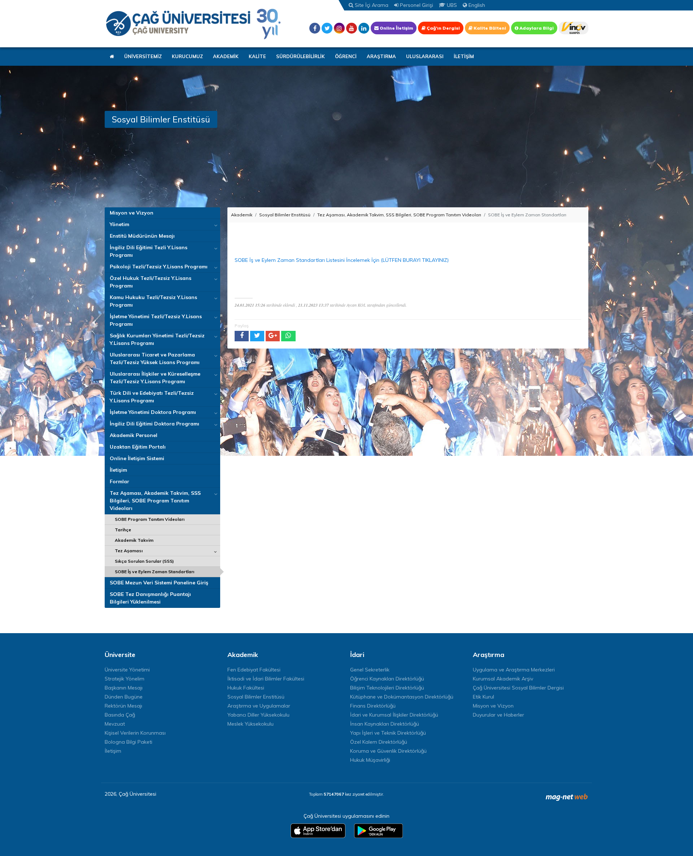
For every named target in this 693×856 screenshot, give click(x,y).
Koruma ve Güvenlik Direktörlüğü (388, 751)
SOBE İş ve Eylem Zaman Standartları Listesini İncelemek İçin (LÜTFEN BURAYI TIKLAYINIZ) (342, 260)
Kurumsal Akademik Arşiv (503, 678)
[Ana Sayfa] (193, 23)
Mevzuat (115, 724)
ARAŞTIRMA (381, 56)
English (476, 5)
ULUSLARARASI (425, 56)
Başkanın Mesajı (124, 687)
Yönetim (119, 224)
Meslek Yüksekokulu (250, 724)
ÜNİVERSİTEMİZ (143, 56)
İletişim (118, 470)
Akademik (241, 214)
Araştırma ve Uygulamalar (258, 705)
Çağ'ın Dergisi (443, 28)
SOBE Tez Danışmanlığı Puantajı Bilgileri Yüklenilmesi (150, 598)
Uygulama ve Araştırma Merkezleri (514, 669)
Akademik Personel (133, 435)
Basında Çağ (120, 715)
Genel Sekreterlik (369, 669)
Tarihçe (123, 529)
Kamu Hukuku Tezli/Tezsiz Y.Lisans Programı (153, 301)
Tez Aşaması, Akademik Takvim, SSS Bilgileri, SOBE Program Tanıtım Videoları (155, 500)
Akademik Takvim (134, 540)
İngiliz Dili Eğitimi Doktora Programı (154, 423)
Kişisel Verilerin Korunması (135, 733)
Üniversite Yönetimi (127, 669)
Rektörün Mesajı (123, 705)
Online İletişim (396, 28)
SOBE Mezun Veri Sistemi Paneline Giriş (159, 582)
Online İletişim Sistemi (137, 458)
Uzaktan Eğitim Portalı (138, 447)
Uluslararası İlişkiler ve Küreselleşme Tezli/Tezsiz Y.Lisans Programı (155, 378)
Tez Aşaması (129, 550)
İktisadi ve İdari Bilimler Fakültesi (265, 678)
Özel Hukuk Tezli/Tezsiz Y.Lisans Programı (150, 282)
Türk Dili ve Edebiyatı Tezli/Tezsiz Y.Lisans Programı (152, 397)
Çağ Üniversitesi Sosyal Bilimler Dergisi (518, 687)
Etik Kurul (483, 696)
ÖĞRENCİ (346, 56)
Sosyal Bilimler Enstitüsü (284, 214)
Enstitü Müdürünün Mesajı (142, 236)
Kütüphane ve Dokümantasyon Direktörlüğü (401, 696)
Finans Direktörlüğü (373, 705)
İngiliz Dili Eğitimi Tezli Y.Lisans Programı (148, 251)
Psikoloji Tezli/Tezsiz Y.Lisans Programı (159, 266)
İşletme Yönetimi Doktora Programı (153, 412)
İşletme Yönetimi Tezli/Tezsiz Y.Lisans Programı (156, 320)
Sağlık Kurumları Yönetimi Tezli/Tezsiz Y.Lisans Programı (157, 339)
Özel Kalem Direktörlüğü (378, 742)
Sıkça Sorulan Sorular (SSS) (144, 561)
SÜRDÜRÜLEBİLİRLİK (300, 56)
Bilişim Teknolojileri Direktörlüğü (387, 687)
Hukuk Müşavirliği (370, 760)
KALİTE (257, 56)
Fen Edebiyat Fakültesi (253, 669)
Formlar (119, 481)
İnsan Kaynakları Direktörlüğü (384, 724)
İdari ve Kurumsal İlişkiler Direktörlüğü (394, 715)
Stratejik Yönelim (124, 678)
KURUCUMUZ (187, 56)
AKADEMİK (226, 56)
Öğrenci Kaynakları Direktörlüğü (387, 678)
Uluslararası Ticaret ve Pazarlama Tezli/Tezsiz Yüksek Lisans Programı (155, 358)
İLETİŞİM (464, 56)
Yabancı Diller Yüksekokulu (258, 715)
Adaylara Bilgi (536, 28)
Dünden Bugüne (124, 696)
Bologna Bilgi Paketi (128, 742)
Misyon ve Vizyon (131, 212)
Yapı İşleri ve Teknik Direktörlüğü (388, 733)
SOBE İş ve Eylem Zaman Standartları (154, 571)
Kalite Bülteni (489, 28)
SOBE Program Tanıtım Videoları (149, 519)
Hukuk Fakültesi (245, 687)
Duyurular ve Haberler (498, 715)
